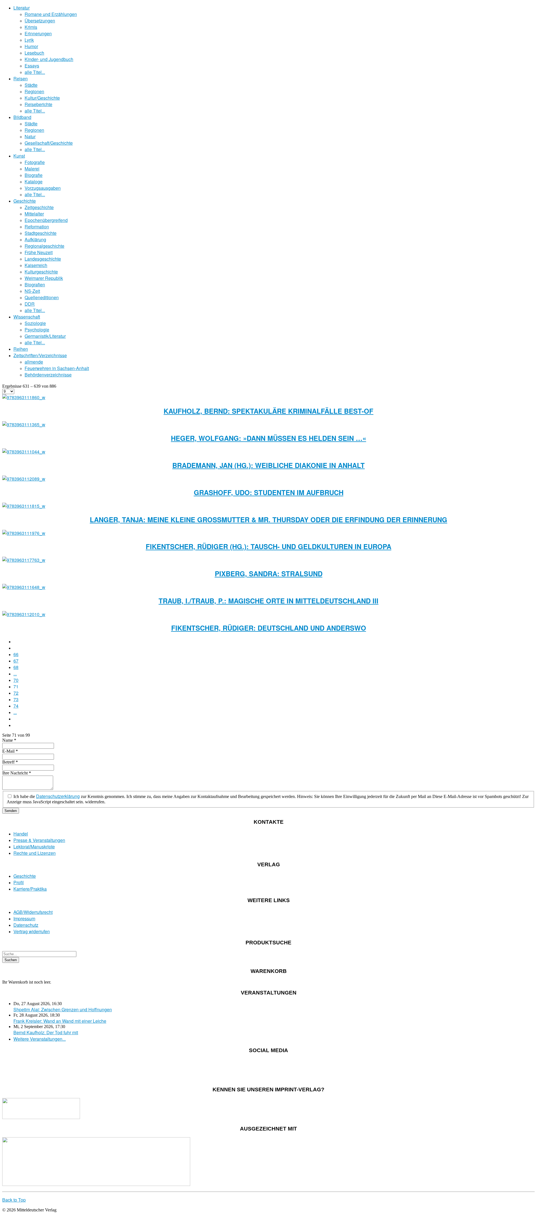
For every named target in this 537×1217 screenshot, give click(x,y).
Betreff (10, 762)
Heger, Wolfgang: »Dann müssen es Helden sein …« (268, 438)
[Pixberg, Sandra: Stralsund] (23, 560)
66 (15, 654)
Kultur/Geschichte (42, 98)
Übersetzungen (40, 20)
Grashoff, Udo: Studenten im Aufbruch (268, 492)
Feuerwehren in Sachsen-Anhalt (57, 368)
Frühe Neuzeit (39, 252)
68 (15, 667)
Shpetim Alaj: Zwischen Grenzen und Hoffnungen (62, 1009)
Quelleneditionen (42, 297)
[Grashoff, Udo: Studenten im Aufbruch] (23, 479)
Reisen (20, 78)
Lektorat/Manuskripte (34, 846)
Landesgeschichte (43, 259)
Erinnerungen (38, 33)
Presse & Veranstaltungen (39, 840)
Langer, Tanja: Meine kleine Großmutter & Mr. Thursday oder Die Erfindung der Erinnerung (268, 519)
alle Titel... (35, 72)
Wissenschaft (26, 316)
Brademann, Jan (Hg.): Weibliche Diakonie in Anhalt (268, 465)
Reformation (37, 226)
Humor (31, 46)
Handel (20, 833)
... (15, 673)
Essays (32, 65)
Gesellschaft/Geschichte (49, 143)
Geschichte (24, 201)
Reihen (20, 349)
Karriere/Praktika (30, 889)
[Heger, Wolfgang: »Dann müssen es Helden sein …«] (23, 424)
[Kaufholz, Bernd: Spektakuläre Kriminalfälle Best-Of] (23, 397)
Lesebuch (34, 53)
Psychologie (37, 329)
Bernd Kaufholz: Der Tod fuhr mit (45, 1032)
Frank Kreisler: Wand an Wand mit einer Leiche (59, 1021)
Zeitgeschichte (39, 207)
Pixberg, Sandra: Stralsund (268, 573)
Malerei (32, 168)
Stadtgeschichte (40, 233)
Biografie (34, 175)
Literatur (21, 7)
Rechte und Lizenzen (34, 853)
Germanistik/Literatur (45, 336)
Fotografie (35, 162)
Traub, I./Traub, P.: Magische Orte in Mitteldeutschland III (268, 600)
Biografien (35, 284)
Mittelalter (34, 213)
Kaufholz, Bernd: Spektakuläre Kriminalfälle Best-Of (268, 411)
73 (15, 699)
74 (15, 706)
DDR (30, 304)
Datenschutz (25, 925)
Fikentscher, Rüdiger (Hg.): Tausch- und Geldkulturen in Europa (268, 546)
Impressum (24, 918)
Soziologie (35, 323)
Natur (30, 136)
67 (15, 660)
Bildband (22, 117)
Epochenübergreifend (46, 220)
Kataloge (34, 181)
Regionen (34, 91)
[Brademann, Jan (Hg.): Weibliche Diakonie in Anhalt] (23, 451)
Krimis (31, 27)
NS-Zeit (32, 291)
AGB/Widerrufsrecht (33, 912)
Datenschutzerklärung (58, 796)
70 (15, 680)
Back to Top (14, 1200)
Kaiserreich (36, 265)
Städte (31, 85)
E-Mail (10, 751)
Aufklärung (35, 239)
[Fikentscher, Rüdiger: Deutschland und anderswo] (23, 614)
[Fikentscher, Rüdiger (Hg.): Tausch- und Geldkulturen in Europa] (23, 533)
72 (15, 693)
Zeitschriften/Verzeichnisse (40, 355)
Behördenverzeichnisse (48, 374)
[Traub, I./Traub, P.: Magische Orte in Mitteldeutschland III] (23, 587)
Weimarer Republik (44, 278)
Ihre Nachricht (16, 773)
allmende (34, 362)
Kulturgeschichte (41, 271)
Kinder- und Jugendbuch (49, 59)
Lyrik (29, 40)
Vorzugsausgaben (43, 188)
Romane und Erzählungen (51, 14)
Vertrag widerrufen (31, 931)
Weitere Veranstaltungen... (39, 1039)
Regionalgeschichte (44, 246)
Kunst (19, 156)
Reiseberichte (38, 104)
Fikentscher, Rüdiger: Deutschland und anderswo (268, 628)
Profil (18, 882)
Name (9, 740)
